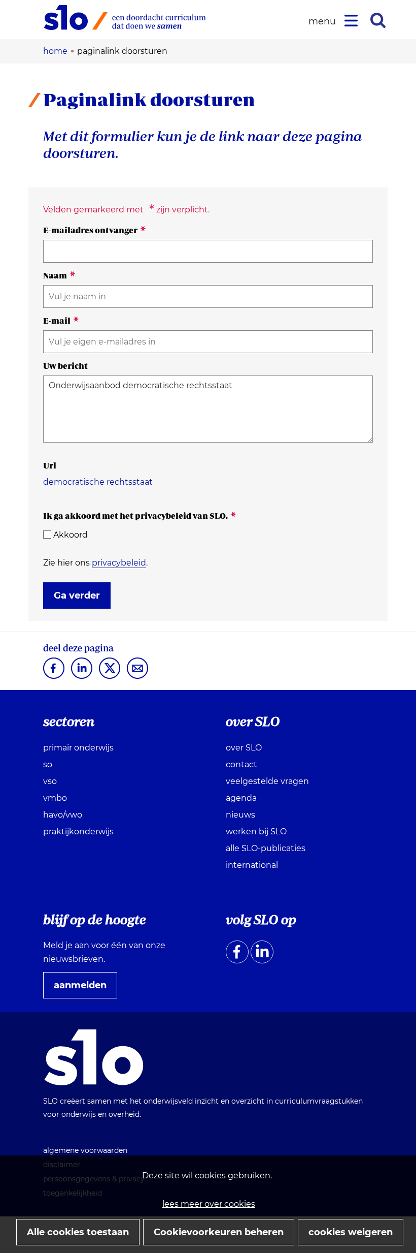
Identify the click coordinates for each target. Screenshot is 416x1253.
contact (241, 764)
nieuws (240, 815)
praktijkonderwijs (78, 831)
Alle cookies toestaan (78, 1232)
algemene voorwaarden (85, 1150)
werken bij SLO (256, 831)
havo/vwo (62, 815)
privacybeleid (119, 563)
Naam (59, 275)
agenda (241, 798)
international (252, 865)
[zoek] (378, 20)
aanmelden (84, 988)
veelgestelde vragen (267, 781)
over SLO (244, 748)
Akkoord (70, 535)
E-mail (61, 320)
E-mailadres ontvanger (94, 230)
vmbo (55, 798)
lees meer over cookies (208, 1204)
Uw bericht (65, 365)
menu (323, 21)
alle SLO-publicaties (265, 848)
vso (50, 781)
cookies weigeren (350, 1232)
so (47, 764)
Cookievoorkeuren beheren (219, 1232)
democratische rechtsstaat (98, 482)
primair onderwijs (78, 748)
